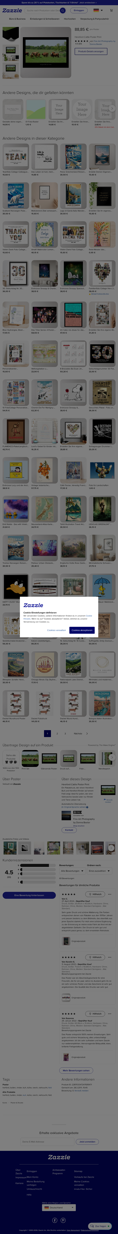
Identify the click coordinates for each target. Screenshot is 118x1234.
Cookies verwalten (56, 630)
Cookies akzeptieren (82, 630)
